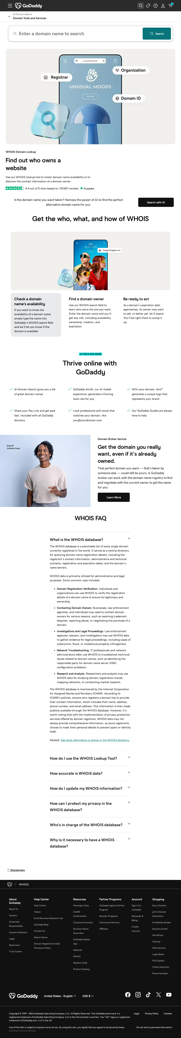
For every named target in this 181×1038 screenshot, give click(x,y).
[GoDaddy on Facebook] (128, 996)
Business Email (159, 929)
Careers (13, 915)
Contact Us (39, 931)
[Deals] (148, 5)
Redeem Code (80, 963)
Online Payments (160, 967)
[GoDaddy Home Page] (23, 996)
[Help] (155, 5)
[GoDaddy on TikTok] (148, 996)
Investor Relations (18, 932)
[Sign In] (163, 5)
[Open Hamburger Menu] (8, 5)
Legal (11, 939)
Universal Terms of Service (22, 1031)
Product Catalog (81, 969)
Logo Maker (158, 954)
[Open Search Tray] (140, 5)
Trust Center (15, 951)
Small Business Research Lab (48, 918)
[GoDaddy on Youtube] (169, 996)
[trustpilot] (15, 188)
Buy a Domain (159, 905)
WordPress (157, 935)
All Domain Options (22, 14)
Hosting (156, 941)
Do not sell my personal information (154, 1027)
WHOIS (77, 956)
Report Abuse (41, 937)
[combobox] (90, 34)
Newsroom (14, 945)
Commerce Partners (109, 922)
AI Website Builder (161, 922)
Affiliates (103, 929)
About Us (13, 909)
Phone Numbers (160, 973)
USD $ (86, 995)
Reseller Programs (108, 916)
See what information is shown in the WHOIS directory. (95, 740)
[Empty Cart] (170, 5)
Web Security (159, 948)
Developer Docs (81, 905)
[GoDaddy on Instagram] (138, 996)
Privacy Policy (151, 1013)
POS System (158, 960)
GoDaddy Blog (41, 924)
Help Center (40, 905)
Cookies (168, 1013)
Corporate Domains (83, 922)
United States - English (58, 995)
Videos (37, 912)
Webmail (77, 950)
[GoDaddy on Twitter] (158, 996)
